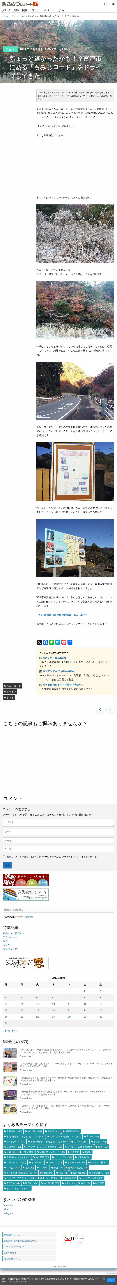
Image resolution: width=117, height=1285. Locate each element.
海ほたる (13, 1183)
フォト (36, 10)
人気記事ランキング (52, 1151)
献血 (58, 1167)
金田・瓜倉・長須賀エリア (65, 1136)
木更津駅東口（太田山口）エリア (49, 1141)
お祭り (69, 1183)
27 (53, 1016)
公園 (12, 1151)
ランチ (6, 945)
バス (63, 1172)
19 (37, 1010)
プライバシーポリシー (14, 1246)
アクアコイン (100, 1172)
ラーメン (55, 1162)
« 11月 (6, 1031)
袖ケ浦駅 (42, 1157)
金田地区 (14, 1146)
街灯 (99, 1183)
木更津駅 (72, 1131)
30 (100, 1016)
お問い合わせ (10, 1252)
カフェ (28, 1151)
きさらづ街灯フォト (18, 1188)
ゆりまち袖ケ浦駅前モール (22, 1172)
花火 (29, 1167)
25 (22, 1016)
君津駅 (47, 1172)
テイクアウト (16, 1141)
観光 (5, 941)
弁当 (85, 1183)
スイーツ (81, 1141)
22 (85, 1010)
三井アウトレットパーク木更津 (44, 1146)
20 (53, 1010)
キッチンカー (76, 1162)
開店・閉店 (21, 10)
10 (6, 1004)
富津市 (10, 697)
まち (61, 10)
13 (53, 1004)
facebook (8, 1205)
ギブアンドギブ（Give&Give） (60, 671)
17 (6, 1010)
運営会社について (12, 1258)
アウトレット (10, 937)
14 (69, 1004)
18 (22, 1010)
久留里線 (69, 1177)
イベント (49, 10)
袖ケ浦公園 (51, 1183)
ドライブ (11, 691)
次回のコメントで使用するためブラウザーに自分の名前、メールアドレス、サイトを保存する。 (52, 856)
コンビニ (13, 1167)
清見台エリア (48, 1177)
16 (100, 1004)
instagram (8, 1213)
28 (69, 1016)
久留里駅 (79, 1172)
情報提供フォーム (12, 1234)
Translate (28, 917)
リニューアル (63, 1157)
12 (37, 1004)
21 (69, 1010)
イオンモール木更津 (79, 1146)
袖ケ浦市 (35, 1131)
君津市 (53, 1131)
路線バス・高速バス (14, 933)
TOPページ (56, 95)
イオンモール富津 (92, 1177)
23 (100, 1010)
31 (6, 1023)
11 (22, 1004)
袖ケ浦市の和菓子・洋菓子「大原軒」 (63, 684)
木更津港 (83, 1157)
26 (37, 1016)
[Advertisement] (58, 761)
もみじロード (13, 686)
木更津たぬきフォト (18, 1157)
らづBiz (37, 1162)
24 (6, 1016)
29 (85, 1016)
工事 (74, 1151)
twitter (6, 1209)
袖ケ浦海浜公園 (78, 1167)
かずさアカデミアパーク (21, 1177)
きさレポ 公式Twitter (55, 657)
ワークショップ (16, 1162)
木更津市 (14, 1131)
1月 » (15, 1031)
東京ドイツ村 (10, 949)
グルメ (6, 10)
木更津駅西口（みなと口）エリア (25, 1136)
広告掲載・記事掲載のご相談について (21, 1240)
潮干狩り (31, 1183)
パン (43, 1167)
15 (85, 1004)
